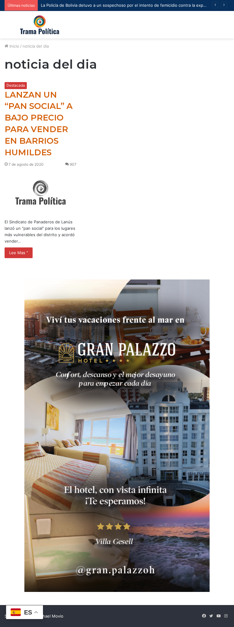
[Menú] (8, 27)
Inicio (13, 46)
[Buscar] (226, 27)
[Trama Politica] (39, 24)
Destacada (15, 85)
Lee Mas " (18, 252)
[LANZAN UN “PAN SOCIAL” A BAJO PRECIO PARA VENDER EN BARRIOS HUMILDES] (40, 192)
